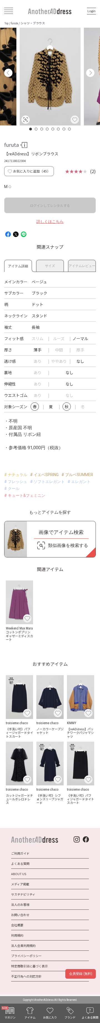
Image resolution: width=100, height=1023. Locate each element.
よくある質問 (20, 863)
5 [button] (53, 129)
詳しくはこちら (50, 221)
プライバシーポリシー (26, 956)
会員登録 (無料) (80, 974)
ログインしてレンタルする (50, 205)
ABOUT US (18, 874)
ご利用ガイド (20, 853)
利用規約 (17, 935)
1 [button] (30, 129)
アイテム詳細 (18, 265)
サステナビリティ (23, 894)
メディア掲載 (20, 884)
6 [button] (58, 129)
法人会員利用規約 (23, 945)
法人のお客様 (20, 904)
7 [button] (64, 129)
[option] (50, 76)
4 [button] (47, 129)
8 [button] (69, 129)
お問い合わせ (20, 915)
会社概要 (17, 925)
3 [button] (42, 129)
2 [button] (36, 129)
